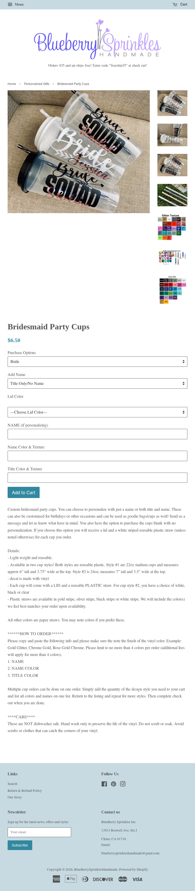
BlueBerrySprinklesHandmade (96, 869)
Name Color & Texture (26, 446)
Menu (19, 4)
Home (12, 83)
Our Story (15, 797)
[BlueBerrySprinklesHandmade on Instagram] (122, 785)
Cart (183, 4)
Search (12, 783)
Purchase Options (22, 352)
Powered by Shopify (133, 869)
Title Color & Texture (25, 468)
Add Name (16, 374)
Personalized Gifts (36, 83)
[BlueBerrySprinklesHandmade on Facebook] (104, 785)
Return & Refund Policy (25, 790)
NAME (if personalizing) (28, 425)
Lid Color (15, 396)
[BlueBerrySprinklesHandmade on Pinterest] (113, 785)
